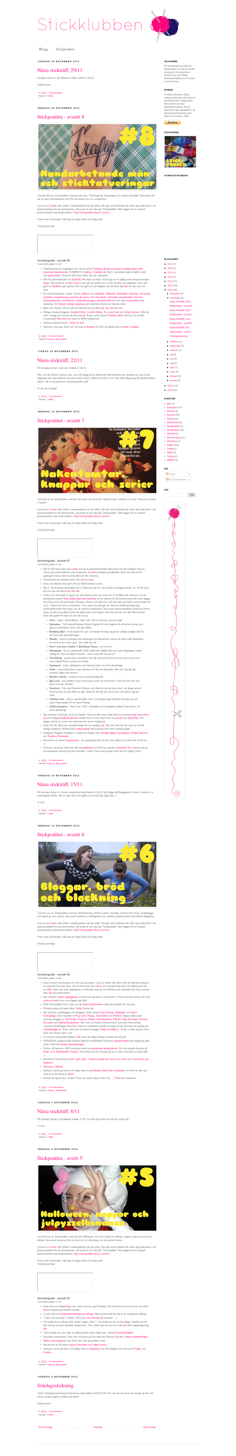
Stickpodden (65, 48)
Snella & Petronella (58, 736)
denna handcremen (93, 1004)
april (172, 367)
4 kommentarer (56, 396)
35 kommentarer (56, 760)
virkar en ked (50, 1000)
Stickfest (171, 418)
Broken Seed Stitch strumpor (109, 1070)
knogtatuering (61, 297)
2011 (170, 385)
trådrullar (99, 293)
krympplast (123, 733)
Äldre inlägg (149, 1427)
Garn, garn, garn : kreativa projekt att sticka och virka (97, 1059)
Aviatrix (47, 1352)
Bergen (90, 326)
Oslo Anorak (93, 1317)
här (126, 286)
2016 (170, 272)
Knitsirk (143, 1019)
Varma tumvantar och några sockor (88, 1344)
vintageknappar (108, 733)
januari (174, 380)
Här (79, 1037)
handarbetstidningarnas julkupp (76, 1314)
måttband (110, 293)
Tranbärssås (99, 272)
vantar (74, 569)
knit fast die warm (79, 297)
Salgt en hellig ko (109, 1029)
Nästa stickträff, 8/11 (58, 1110)
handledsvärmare (69, 718)
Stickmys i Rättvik (53, 1066)
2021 (170, 264)
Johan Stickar (131, 312)
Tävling (170, 456)
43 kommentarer (56, 1087)
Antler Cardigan (130, 326)
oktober (174, 341)
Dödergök (120, 1012)
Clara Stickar (106, 1012)
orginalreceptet (121, 1040)
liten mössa (74, 283)
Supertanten (72, 740)
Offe (49, 989)
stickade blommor (106, 300)
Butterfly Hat (78, 279)
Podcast (51, 339)
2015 (170, 277)
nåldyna (85, 293)
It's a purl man (111, 312)
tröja (68, 1306)
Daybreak (94, 1348)
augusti (174, 350)
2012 (170, 290)
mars (173, 371)
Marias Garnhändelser (100, 1019)
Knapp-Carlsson (139, 733)
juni (172, 359)
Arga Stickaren (130, 1019)
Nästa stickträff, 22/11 (59, 359)
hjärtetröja (133, 718)
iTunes (53, 205)
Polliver (117, 1015)
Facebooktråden (124, 1332)
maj (172, 363)
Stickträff (171, 433)
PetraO (117, 1019)
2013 (170, 285)
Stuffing (98, 268)
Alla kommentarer (177, 479)
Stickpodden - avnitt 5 (59, 1157)
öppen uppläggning (67, 997)
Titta (117, 1078)
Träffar (50, 96)
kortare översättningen (72, 1044)
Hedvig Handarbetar (68, 1022)
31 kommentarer (56, 1361)
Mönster (171, 411)
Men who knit (64, 318)
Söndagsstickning (55, 1385)
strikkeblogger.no (52, 1029)
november (175, 298)
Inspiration (172, 407)
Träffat (50, 399)
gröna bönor (54, 275)
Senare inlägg (45, 1427)
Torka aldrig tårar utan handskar (80, 598)
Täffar (170, 452)
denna (94, 572)
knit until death (98, 297)
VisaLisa (82, 1019)
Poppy (137, 1348)
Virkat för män (76, 322)
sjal (102, 725)
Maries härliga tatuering (71, 304)
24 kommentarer (56, 336)
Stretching (172, 441)
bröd (143, 272)
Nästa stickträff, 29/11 (59, 69)
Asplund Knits (78, 312)
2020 (170, 268)
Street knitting (174, 437)
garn (169, 403)
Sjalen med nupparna (54, 1340)
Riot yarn (48, 1022)
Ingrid (46, 283)
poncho (118, 718)
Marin (71, 1074)
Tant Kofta (70, 1019)
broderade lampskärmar (104, 1048)
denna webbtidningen (137, 1336)
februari (174, 376)
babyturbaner (83, 728)
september (175, 346)
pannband (87, 747)
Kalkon (88, 272)
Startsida (97, 1427)
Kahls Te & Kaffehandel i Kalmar (60, 1051)
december (175, 293)
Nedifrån (56, 286)
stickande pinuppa (85, 300)
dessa (46, 1309)
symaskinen (68, 300)
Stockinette (102, 1015)
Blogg (43, 48)
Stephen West (115, 315)
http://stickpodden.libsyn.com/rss (92, 212)
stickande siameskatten (120, 297)
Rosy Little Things (85, 1015)
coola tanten (132, 300)
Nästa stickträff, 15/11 (59, 784)
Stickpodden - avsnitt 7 (60, 420)
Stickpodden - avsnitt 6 (60, 834)
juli (171, 354)
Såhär (79, 1008)
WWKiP (170, 460)
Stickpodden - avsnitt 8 (60, 116)
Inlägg (171, 474)
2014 (170, 281)
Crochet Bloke (94, 312)
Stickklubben (173, 426)
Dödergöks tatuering (127, 293)
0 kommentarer (56, 93)
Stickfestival (173, 422)
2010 (170, 390)
